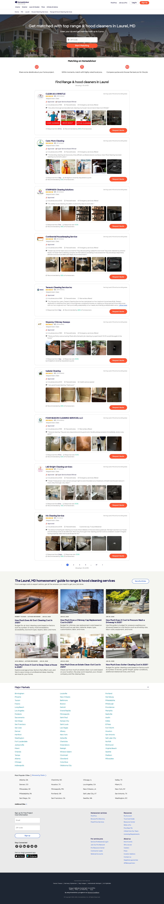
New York (63, 735)
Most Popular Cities (22, 775)
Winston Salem (66, 752)
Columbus (64, 762)
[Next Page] (102, 565)
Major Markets (22, 687)
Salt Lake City (110, 738)
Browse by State (38, 775)
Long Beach (19, 707)
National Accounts (97, 854)
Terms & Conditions (93, 892)
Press (125, 851)
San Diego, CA (24, 798)
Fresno (17, 704)
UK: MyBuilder (107, 883)
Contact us (127, 857)
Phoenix (18, 697)
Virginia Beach (111, 748)
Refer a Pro (127, 825)
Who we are (128, 845)
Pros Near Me (128, 828)
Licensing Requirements (132, 834)
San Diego (19, 721)
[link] (82, 96)
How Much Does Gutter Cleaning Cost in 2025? (127, 665)
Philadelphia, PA (25, 794)
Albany (62, 731)
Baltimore (64, 700)
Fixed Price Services (97, 822)
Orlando (18, 752)
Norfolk (108, 742)
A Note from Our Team (131, 831)
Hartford (18, 735)
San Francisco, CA (58, 798)
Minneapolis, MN (57, 789)
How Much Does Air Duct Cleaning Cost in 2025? (33, 621)
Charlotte (64, 742)
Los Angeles (19, 711)
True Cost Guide (129, 819)
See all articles (140, 581)
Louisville (63, 694)
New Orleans (65, 697)
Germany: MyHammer (70, 883)
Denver (17, 731)
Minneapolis (64, 714)
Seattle (108, 752)
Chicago (18, 762)
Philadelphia (110, 700)
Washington (19, 738)
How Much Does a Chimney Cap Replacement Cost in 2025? (81, 621)
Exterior (24, 7)
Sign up (27, 836)
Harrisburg (109, 697)
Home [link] (17, 12)
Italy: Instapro (82, 883)
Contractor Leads (97, 851)
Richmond (109, 745)
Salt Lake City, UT (89, 794)
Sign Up (144, 3)
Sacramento (19, 718)
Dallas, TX (118, 780)
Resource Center (129, 822)
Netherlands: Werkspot (94, 883)
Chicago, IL (87, 780)
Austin (107, 718)
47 (96, 565)
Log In (134, 3)
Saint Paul (64, 718)
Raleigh (63, 748)
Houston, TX (56, 785)
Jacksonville (19, 745)
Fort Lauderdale (21, 742)
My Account (128, 816)
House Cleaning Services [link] (40, 12)
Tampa (17, 755)
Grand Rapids (65, 711)
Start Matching (82, 45)
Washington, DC (121, 798)
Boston (63, 704)
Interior (17, 7)
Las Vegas (64, 728)
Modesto (18, 714)
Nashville (108, 714)
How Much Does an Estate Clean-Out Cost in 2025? (80, 666)
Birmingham (19, 694)
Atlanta (17, 759)
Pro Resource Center (98, 848)
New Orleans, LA (89, 789)
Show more (123, 305)
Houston (108, 731)
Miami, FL (118, 785)
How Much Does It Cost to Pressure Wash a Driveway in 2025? (125, 621)
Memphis (108, 711)
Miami (17, 748)
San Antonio (110, 735)
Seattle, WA (87, 798)
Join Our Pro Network (98, 845)
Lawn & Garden (34, 7)
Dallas (107, 721)
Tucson (17, 700)
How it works (128, 842)
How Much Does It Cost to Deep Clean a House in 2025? (36, 666)
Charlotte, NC (56, 780)
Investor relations (129, 854)
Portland (108, 694)
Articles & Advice (52, 7)
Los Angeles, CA (89, 785)
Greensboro (64, 745)
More (43, 7)
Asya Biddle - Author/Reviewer (26, 661)
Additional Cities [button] (20, 804)
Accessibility (91, 888)
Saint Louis (64, 724)
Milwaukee (109, 759)
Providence (109, 707)
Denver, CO (23, 785)
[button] (53, 117)
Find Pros (94, 816)
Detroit (63, 707)
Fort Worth (109, 728)
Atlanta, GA (23, 780)
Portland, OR (56, 794)
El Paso (108, 724)
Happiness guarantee (131, 860)
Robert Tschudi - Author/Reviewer (27, 616)
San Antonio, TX (121, 794)
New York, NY (120, 789)
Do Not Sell (83, 888)
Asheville (63, 738)
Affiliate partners (129, 863)
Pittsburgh (109, 704)
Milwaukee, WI (24, 789)
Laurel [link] (27, 12)
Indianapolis (19, 765)
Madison (108, 755)
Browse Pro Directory (98, 819)
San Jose (18, 728)
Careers (126, 848)
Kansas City (64, 721)
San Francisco (20, 724)
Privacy (71, 888)
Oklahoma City (66, 765)
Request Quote (118, 130)
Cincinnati (64, 755)
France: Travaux (57, 883)
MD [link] (22, 12)
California (76, 888)
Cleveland (64, 759)
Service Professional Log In (99, 842)
